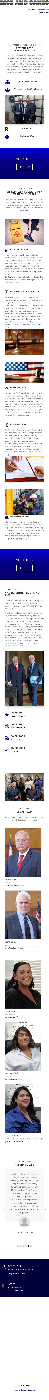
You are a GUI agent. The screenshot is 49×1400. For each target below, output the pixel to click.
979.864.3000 (44, 12)
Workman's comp (19, 516)
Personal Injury (19, 249)
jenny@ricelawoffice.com (14, 1017)
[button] (18, 1233)
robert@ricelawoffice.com (14, 886)
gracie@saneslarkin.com (14, 1141)
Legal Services (18, 387)
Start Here (24, 166)
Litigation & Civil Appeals (24, 291)
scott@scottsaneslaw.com (14, 948)
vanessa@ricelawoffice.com (15, 1079)
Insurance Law (18, 424)
